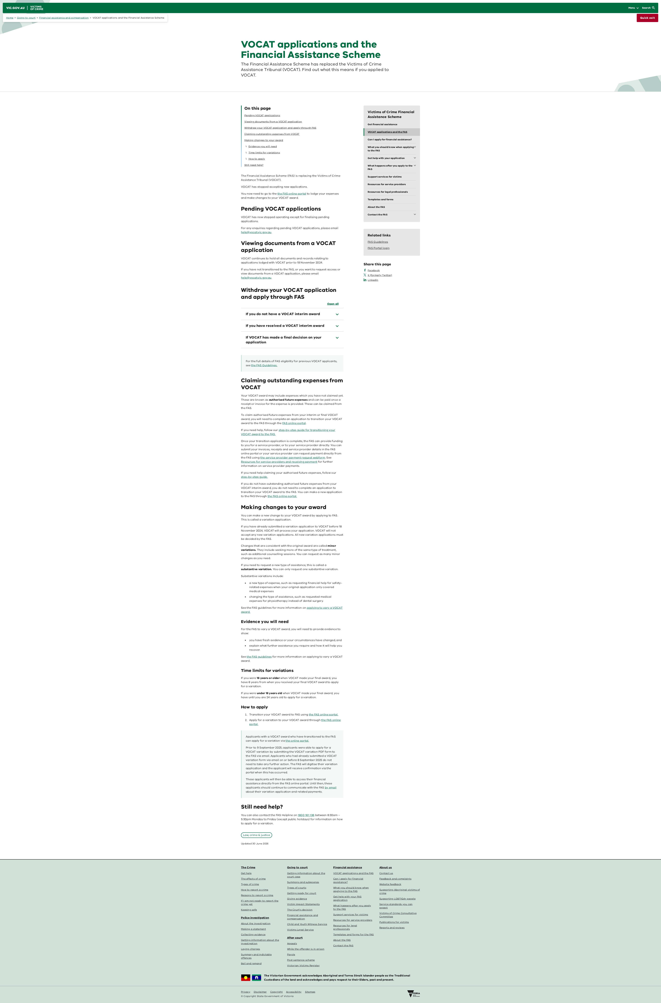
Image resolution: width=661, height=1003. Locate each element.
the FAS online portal (291, 194)
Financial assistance (347, 867)
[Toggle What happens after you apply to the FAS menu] (415, 166)
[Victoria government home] (413, 993)
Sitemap (310, 992)
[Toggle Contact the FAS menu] (415, 215)
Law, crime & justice (256, 835)
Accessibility (294, 992)
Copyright (276, 992)
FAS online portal (294, 423)
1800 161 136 (306, 815)
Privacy (245, 992)
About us (385, 867)
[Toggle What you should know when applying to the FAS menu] (415, 147)
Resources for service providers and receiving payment (279, 462)
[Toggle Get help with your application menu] (415, 158)
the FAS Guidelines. (264, 365)
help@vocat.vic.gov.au (256, 278)
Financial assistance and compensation (64, 17)
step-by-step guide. (254, 477)
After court (295, 937)
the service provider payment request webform (292, 458)
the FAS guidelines (259, 657)
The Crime (248, 867)
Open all (333, 304)
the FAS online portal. (282, 496)
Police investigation (255, 917)
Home (9, 17)
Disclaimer (260, 992)
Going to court (26, 17)
